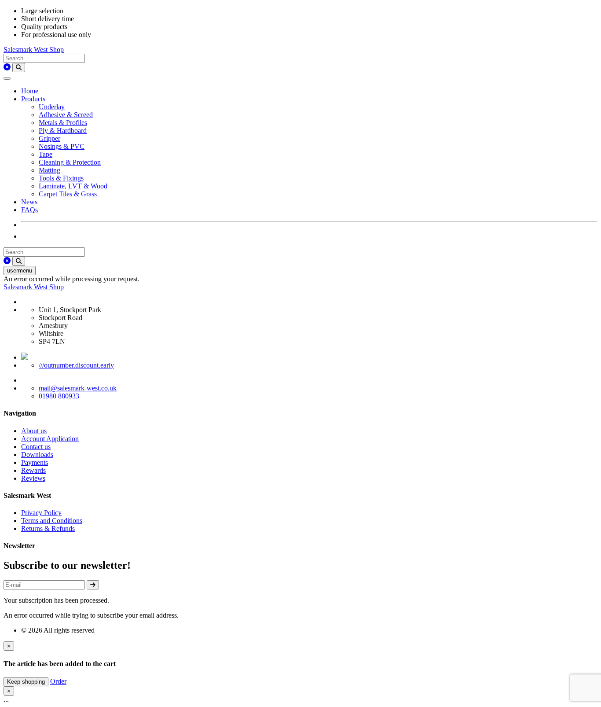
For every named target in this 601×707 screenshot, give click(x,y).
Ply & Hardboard (63, 130)
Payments (34, 462)
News (29, 202)
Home (29, 91)
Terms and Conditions (51, 520)
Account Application (50, 438)
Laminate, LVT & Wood (73, 186)
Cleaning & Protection (70, 162)
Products (33, 99)
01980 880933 (59, 396)
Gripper (49, 138)
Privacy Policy (41, 512)
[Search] (18, 67)
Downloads (37, 454)
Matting (49, 170)
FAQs (29, 210)
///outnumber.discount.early (76, 365)
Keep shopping (26, 681)
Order (58, 681)
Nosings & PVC (61, 146)
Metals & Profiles (63, 122)
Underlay (52, 106)
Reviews (33, 478)
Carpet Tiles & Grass (68, 194)
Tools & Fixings (61, 178)
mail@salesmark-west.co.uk (78, 388)
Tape (45, 154)
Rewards (33, 470)
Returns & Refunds (48, 528)
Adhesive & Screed (66, 114)
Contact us (36, 446)
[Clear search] (7, 67)
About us (34, 431)
